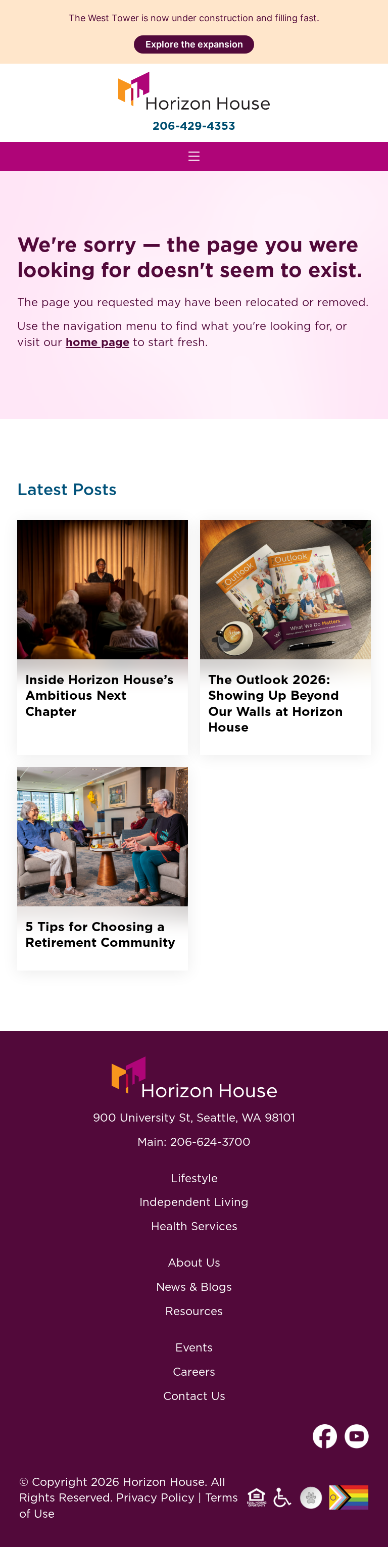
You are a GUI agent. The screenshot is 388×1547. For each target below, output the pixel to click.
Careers (194, 1371)
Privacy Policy (155, 1497)
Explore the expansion (194, 44)
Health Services (194, 1226)
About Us (194, 1262)
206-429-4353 (194, 125)
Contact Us (194, 1396)
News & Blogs (194, 1286)
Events (194, 1347)
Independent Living (194, 1202)
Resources (194, 1311)
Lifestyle (194, 1178)
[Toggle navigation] (194, 156)
